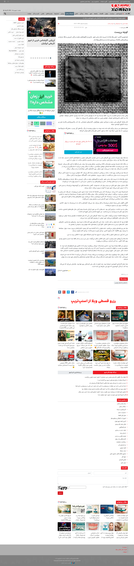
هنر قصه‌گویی (122, 427)
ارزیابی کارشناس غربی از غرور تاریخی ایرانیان (41, 41)
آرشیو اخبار (119, 14)
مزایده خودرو (20, 42)
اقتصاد (101, 14)
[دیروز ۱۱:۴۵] (50, 198)
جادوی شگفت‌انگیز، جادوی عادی (118, 454)
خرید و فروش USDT (18, 23)
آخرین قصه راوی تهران (120, 421)
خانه (126, 14)
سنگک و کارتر (122, 407)
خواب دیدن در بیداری (120, 430)
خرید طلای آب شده (19, 38)
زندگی (81, 14)
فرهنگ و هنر (69, 14)
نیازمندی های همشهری (114, 1)
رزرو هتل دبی (20, 69)
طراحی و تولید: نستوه (66, 563)
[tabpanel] (41, 32)
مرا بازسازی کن (122, 445)
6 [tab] (39, 58)
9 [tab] (33, 58)
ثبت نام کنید (78, 152)
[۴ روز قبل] (50, 244)
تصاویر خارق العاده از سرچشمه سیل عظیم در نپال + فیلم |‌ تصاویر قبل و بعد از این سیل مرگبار (102, 392)
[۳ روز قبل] (50, 226)
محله (86, 14)
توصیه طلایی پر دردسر (120, 436)
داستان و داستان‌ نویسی (121, 283)
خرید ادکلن (11, 32)
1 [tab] (50, 58)
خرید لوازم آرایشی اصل (18, 35)
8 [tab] (35, 58)
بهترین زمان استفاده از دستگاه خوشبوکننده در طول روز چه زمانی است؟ (36, 207)
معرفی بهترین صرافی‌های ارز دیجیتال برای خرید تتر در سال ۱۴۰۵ (37, 225)
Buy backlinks (13, 51)
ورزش (62, 14)
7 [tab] (37, 58)
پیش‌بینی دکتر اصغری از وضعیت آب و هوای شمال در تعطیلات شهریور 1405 (36, 262)
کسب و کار (36, 14)
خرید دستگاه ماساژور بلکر (17, 29)
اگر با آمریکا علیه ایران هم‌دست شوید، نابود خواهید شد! (112, 395)
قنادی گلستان (122, 460)
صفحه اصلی (125, 24)
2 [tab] (48, 58)
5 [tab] (41, 58)
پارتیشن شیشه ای (19, 60)
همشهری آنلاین (120, 7)
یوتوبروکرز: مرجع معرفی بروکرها (16, 63)
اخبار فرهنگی (118, 24)
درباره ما (125, 547)
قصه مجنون (123, 448)
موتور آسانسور (20, 26)
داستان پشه (123, 433)
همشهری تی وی (95, 1)
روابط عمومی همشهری (85, 1)
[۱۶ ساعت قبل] (50, 83)
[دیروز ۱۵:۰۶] (50, 189)
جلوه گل (124, 457)
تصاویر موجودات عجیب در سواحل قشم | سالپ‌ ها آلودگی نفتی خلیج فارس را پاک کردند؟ (103, 18)
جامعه (96, 14)
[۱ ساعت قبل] (41, 27)
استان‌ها (56, 14)
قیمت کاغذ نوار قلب (39, 186)
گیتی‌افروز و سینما (121, 410)
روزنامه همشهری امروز (125, 1)
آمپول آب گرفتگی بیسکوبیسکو (118, 418)
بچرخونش (41, 117)
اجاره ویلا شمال (20, 32)
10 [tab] (31, 58)
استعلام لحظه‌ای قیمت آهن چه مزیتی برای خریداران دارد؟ (36, 243)
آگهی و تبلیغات (103, 1)
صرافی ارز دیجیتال (19, 54)
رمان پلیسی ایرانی (121, 404)
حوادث (29, 14)
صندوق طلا (21, 57)
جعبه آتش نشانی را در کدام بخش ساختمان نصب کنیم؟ (35, 233)
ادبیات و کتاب (111, 24)
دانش (76, 14)
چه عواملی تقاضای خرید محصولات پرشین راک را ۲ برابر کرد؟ (35, 215)
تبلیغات (125, 552)
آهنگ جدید (21, 45)
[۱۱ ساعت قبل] (50, 73)
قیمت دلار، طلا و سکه (121, 550)
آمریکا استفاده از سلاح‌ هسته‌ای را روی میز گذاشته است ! (111, 380)
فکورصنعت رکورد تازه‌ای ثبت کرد (36, 270)
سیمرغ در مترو (122, 413)
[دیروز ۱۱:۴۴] (50, 207)
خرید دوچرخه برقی (19, 48)
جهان (106, 14)
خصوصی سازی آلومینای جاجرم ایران (36, 252)
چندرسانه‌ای (49, 14)
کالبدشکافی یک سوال (120, 439)
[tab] (110, 372)
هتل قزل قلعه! (122, 415)
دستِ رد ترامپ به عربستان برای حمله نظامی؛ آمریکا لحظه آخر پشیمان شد (107, 383)
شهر (91, 14)
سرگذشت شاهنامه (121, 442)
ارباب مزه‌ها (123, 451)
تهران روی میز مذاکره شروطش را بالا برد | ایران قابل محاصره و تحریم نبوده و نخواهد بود (104, 389)
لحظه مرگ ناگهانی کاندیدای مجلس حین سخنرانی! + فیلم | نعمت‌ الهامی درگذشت (105, 377)
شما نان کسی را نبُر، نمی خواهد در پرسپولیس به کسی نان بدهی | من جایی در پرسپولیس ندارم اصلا (101, 386)
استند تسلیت (11, 42)
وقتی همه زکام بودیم (120, 424)
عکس (42, 14)
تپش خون (123, 463)
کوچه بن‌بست (121, 32)
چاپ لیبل (21, 51)
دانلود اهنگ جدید (19, 66)
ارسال (60, 493)
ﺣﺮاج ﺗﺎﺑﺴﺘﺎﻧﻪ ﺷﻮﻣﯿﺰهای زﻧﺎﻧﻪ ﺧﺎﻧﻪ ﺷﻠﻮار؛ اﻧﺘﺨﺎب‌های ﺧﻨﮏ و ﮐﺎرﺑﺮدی (35, 196)
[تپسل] (65, 133)
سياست (112, 14)
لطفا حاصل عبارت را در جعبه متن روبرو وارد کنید (115, 487)
